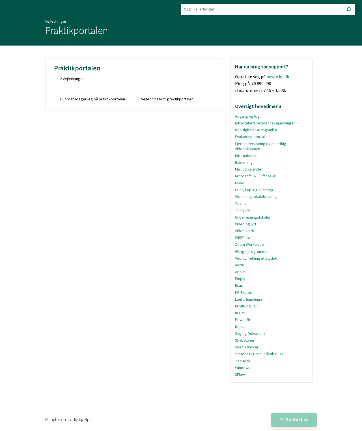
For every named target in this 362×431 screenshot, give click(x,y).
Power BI (242, 320)
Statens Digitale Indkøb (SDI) (259, 354)
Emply (240, 279)
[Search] (348, 10)
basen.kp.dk (277, 77)
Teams (241, 203)
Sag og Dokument (250, 334)
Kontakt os (297, 419)
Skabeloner (245, 340)
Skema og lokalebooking (256, 197)
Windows (242, 368)
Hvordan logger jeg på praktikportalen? (93, 99)
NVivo (239, 183)
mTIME (240, 313)
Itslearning (244, 162)
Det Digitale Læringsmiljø (256, 130)
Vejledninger (55, 21)
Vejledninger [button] (18, 3)
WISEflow (243, 238)
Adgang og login (248, 116)
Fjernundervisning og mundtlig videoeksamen (260, 146)
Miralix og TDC (247, 306)
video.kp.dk (245, 231)
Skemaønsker (246, 347)
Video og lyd (245, 224)
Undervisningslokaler (253, 217)
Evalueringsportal (250, 137)
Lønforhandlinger (249, 299)
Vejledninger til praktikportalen (167, 99)
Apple (240, 272)
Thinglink (242, 210)
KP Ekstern (244, 293)
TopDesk (242, 361)
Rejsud (241, 327)
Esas (239, 285)
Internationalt (246, 156)
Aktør (239, 265)
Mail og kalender (249, 169)
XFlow (240, 375)
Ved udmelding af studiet (256, 258)
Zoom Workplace (249, 244)
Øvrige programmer (252, 252)
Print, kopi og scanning (254, 190)
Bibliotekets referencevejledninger (265, 123)
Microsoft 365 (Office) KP (255, 176)
